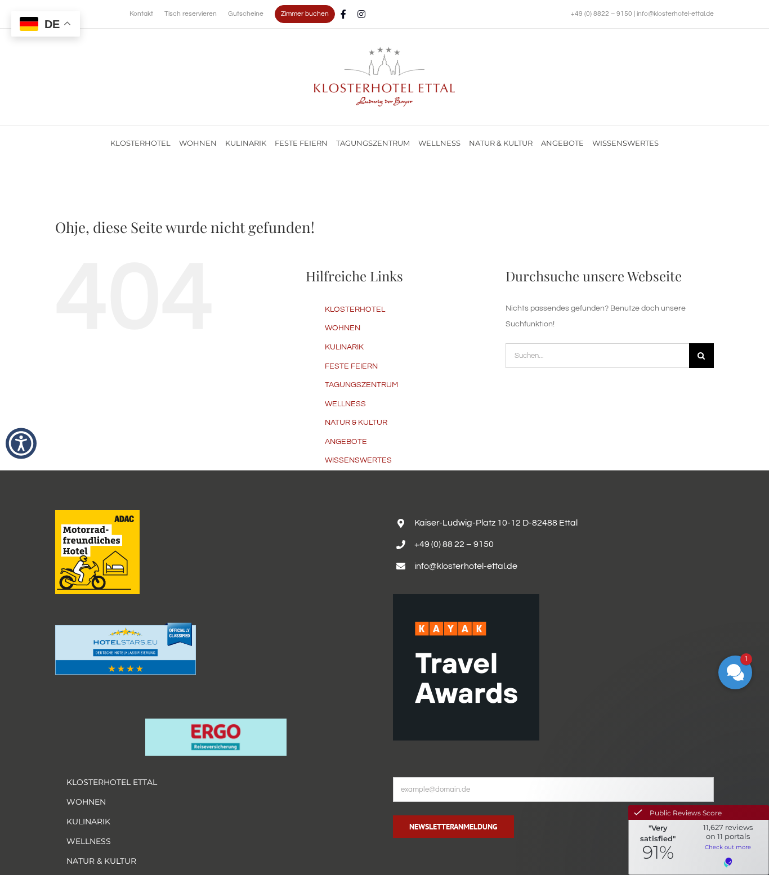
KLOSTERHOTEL (355, 309)
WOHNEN (342, 328)
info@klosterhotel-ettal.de (675, 13)
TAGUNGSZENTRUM (361, 385)
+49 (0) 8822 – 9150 (602, 13)
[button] (21, 443)
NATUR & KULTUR (356, 423)
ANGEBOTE (346, 442)
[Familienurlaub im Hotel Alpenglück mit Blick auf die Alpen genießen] (384, 51)
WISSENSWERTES (358, 460)
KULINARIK (344, 347)
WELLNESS (345, 404)
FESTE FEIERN (351, 366)
